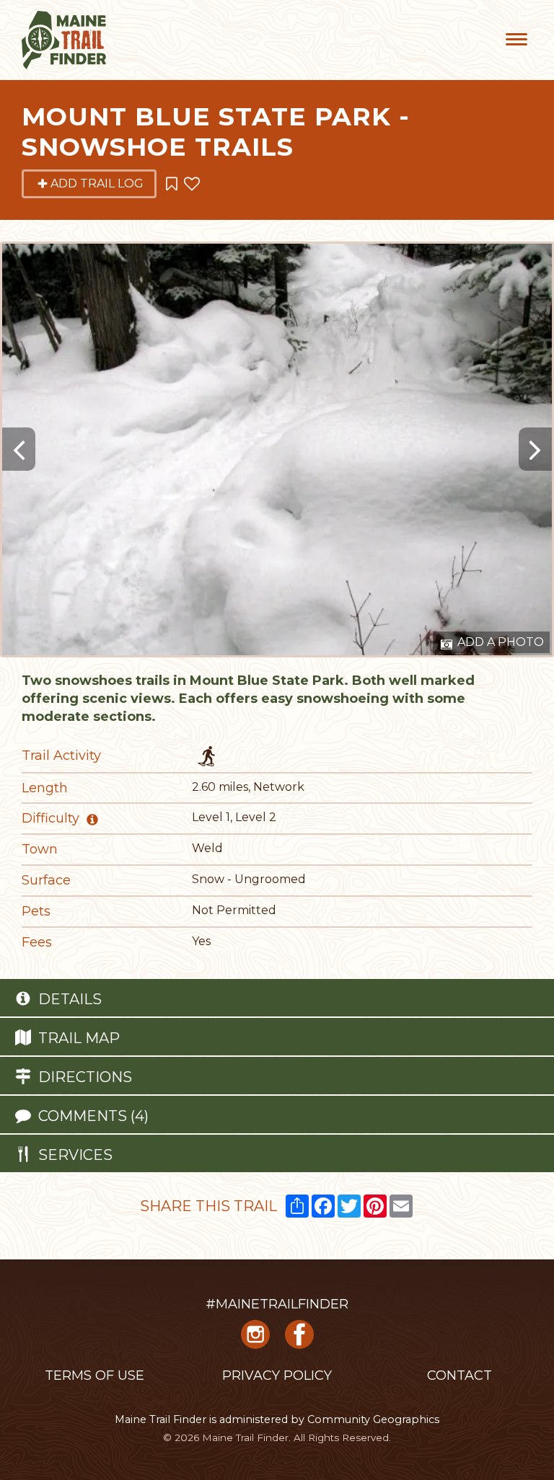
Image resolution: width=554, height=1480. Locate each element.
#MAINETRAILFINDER (277, 1304)
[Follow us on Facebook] (299, 1340)
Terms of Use (94, 1375)
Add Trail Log (97, 183)
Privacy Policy (277, 1375)
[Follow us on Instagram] (255, 1340)
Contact (459, 1375)
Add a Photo (499, 642)
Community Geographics (373, 1419)
